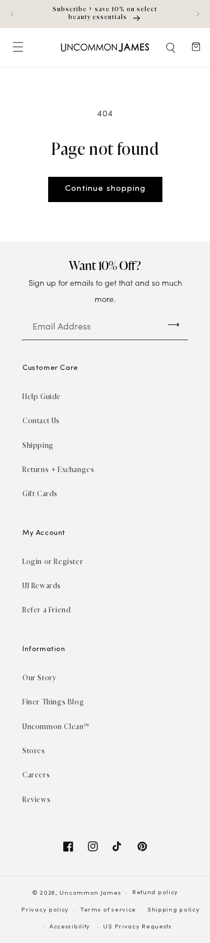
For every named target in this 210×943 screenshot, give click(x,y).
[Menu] (17, 47)
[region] (105, 14)
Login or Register (52, 561)
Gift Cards (40, 493)
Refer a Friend (46, 610)
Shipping (38, 445)
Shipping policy (173, 910)
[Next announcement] (197, 14)
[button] (171, 47)
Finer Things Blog (53, 702)
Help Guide (41, 396)
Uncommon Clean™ (56, 726)
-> (173, 324)
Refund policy (155, 893)
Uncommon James (90, 893)
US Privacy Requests (137, 927)
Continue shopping (105, 189)
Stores (33, 751)
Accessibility (69, 927)
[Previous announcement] (12, 14)
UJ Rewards (41, 586)
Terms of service (108, 910)
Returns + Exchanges (58, 469)
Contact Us (41, 420)
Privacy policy (45, 910)
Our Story (39, 678)
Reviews (36, 799)
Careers (36, 775)
